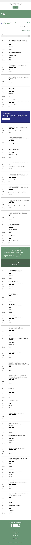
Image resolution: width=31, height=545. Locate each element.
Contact (15, 533)
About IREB (15, 530)
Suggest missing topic (15, 538)
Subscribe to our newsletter (15, 264)
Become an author (15, 539)
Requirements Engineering (15, 4)
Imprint (12, 542)
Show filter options (21, 26)
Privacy (15, 542)
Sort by (2, 34)
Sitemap (10, 542)
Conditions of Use (19, 542)
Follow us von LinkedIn (15, 262)
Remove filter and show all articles (26, 30)
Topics (16, 7)
